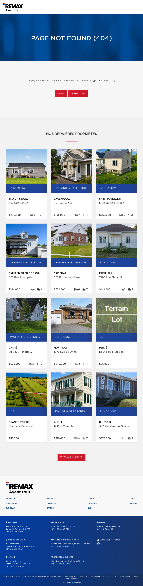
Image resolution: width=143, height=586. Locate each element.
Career (50, 508)
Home (61, 94)
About (50, 498)
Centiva (76, 582)
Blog (90, 508)
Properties (11, 498)
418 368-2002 (108, 529)
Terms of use (124, 576)
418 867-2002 (16, 549)
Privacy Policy (111, 576)
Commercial (11, 503)
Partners (51, 503)
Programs (92, 503)
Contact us (78, 94)
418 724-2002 (16, 532)
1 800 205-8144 (17, 567)
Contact (133, 498)
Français (133, 503)
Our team (10, 508)
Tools (91, 498)
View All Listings (71, 457)
